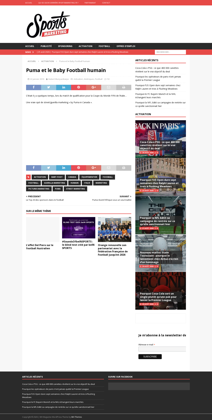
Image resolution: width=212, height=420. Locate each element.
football (33, 183)
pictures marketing (38, 188)
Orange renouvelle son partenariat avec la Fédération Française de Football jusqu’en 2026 (113, 249)
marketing (101, 183)
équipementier (89, 177)
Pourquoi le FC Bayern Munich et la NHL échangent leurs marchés (52, 402)
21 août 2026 (147, 228)
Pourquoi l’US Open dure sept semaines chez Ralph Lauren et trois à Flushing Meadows (159, 183)
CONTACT (106, 3)
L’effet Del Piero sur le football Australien (39, 246)
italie (87, 183)
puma (58, 188)
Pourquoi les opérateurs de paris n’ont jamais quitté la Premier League (55, 389)
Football (104, 46)
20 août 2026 (147, 266)
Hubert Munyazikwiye (58, 79)
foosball (108, 177)
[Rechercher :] (170, 52)
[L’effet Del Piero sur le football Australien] (42, 229)
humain (75, 183)
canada (72, 177)
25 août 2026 (147, 190)
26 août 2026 (147, 153)
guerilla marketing (54, 183)
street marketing (75, 188)
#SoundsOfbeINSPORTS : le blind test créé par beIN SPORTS (78, 245)
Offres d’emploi (126, 46)
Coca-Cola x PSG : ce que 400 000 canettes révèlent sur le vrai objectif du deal (160, 145)
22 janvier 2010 (37, 79)
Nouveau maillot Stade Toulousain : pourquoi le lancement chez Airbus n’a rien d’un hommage (159, 257)
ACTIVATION (143, 114)
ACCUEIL (28, 3)
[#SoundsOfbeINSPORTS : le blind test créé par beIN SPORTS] (78, 227)
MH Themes (76, 417)
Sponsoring (65, 46)
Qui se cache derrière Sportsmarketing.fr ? (58, 3)
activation (40, 177)
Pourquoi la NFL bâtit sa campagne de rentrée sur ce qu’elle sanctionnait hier (157, 221)
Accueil (29, 46)
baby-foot (57, 177)
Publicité (46, 46)
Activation (85, 46)
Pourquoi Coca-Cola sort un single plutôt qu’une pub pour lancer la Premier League (158, 297)
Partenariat (90, 3)
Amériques (89, 79)
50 (108, 79)
